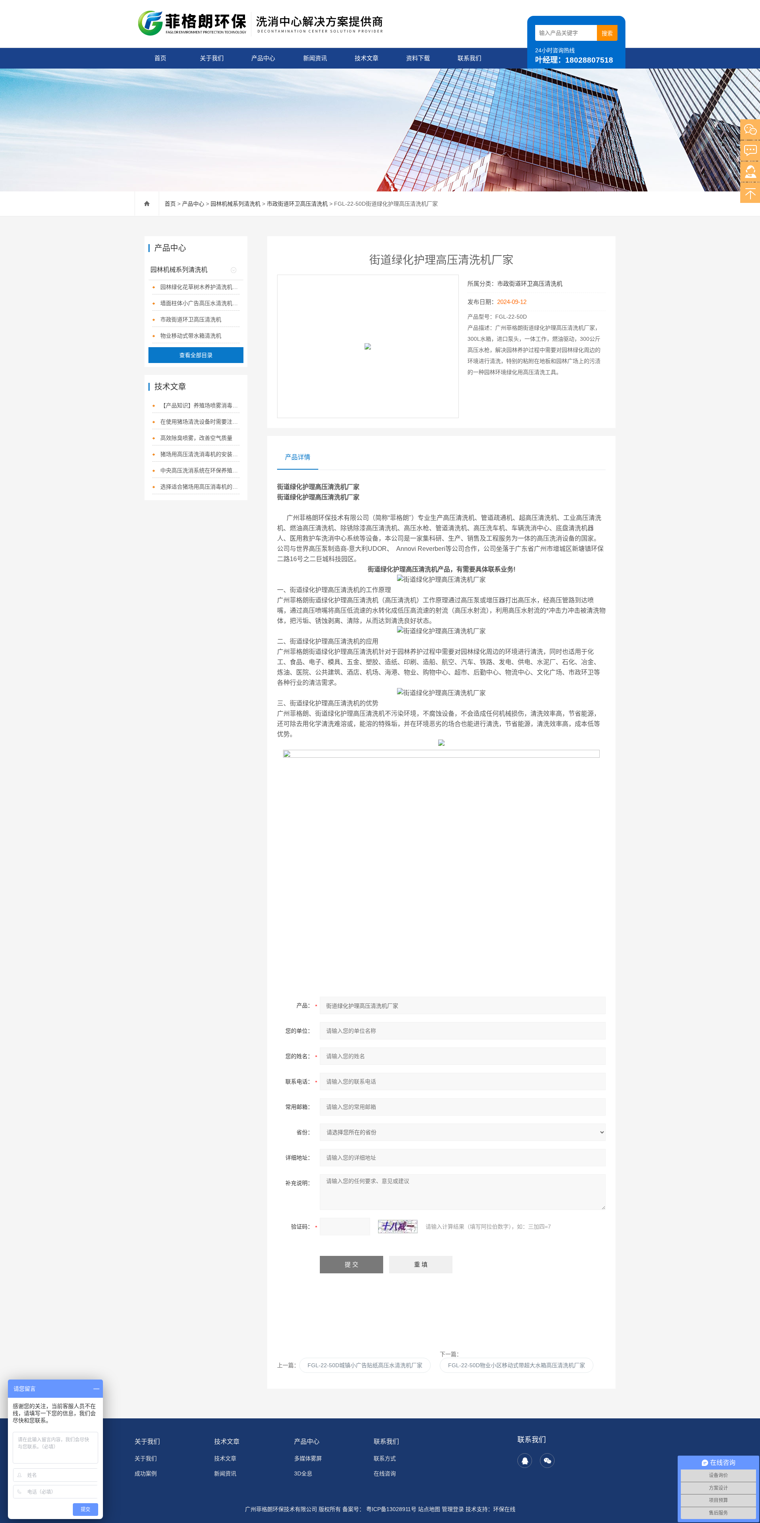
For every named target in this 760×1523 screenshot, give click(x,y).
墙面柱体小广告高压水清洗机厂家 (199, 303)
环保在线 (504, 1509)
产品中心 (263, 58)
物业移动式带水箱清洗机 (190, 335)
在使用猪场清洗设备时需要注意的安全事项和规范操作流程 (199, 421)
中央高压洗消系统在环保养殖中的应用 (199, 470)
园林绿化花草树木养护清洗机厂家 (199, 287)
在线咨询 (385, 1473)
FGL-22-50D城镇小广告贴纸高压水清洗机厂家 (365, 1365)
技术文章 (366, 58)
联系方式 (385, 1458)
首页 (160, 58)
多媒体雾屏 (308, 1458)
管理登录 (453, 1509)
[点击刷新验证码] (398, 1226)
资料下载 (418, 58)
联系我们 (469, 58)
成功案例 (146, 1473)
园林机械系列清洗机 (235, 204)
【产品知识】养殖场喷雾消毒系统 (199, 405)
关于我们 (212, 58)
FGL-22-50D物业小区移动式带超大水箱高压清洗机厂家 (516, 1365)
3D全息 (303, 1473)
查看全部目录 (196, 355)
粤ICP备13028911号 (390, 1509)
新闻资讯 (315, 58)
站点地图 (429, 1509)
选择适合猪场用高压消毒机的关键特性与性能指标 (199, 486)
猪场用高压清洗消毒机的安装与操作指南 (199, 454)
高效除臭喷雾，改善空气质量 (196, 438)
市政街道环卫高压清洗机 (297, 204)
